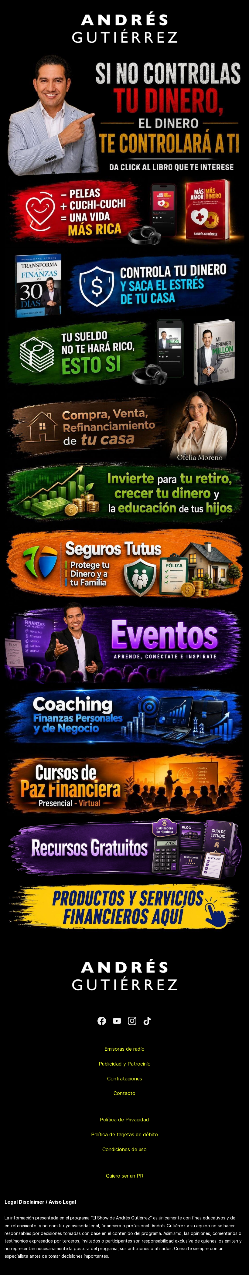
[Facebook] (102, 1021)
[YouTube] (117, 1021)
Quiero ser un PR (124, 1176)
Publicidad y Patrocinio (125, 1064)
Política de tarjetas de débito (124, 1134)
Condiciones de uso (124, 1149)
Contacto (124, 1093)
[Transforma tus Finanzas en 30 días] (124, 250)
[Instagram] (132, 1021)
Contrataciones (124, 1079)
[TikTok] (147, 1021)
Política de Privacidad (124, 1120)
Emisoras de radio (124, 1049)
